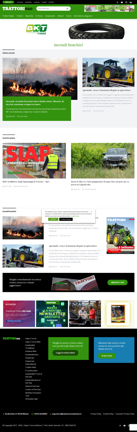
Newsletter (28, 2)
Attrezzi (60, 16)
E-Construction (31, 370)
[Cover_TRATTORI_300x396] (120, 235)
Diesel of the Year (32, 386)
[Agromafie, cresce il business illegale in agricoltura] (108, 72)
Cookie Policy (108, 414)
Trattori (19, 16)
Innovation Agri (31, 399)
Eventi (68, 16)
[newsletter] (52, 314)
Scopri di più (107, 356)
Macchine (29, 16)
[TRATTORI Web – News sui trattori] (18, 8)
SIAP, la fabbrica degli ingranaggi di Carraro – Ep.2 (26, 181)
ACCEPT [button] (53, 219)
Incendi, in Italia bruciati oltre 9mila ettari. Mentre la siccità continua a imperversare (35, 103)
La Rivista (36, 2)
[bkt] (68, 29)
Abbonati (8, 2)
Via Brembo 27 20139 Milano (16, 414)
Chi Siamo (20, 2)
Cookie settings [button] (66, 219)
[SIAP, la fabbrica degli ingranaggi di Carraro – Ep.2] (34, 160)
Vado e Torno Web (32, 342)
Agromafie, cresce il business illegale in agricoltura (106, 90)
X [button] (91, 212)
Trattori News (8, 16)
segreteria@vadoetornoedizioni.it (67, 414)
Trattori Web (30, 367)
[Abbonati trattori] (118, 314)
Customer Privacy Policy (124, 414)
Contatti (44, 2)
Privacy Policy (96, 414)
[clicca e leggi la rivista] (109, 8)
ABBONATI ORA (117, 282)
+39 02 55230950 (40, 414)
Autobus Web (30, 351)
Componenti (50, 16)
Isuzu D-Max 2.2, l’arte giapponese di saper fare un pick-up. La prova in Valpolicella (100, 183)
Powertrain (29, 358)
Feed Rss (51, 2)
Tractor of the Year (33, 389)
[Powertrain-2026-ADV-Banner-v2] (85, 314)
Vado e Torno (30, 338)
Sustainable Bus (31, 354)
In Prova (39, 16)
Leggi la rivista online (65, 353)
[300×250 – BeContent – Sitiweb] (19, 314)
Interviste (25, 186)
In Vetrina (18, 186)
